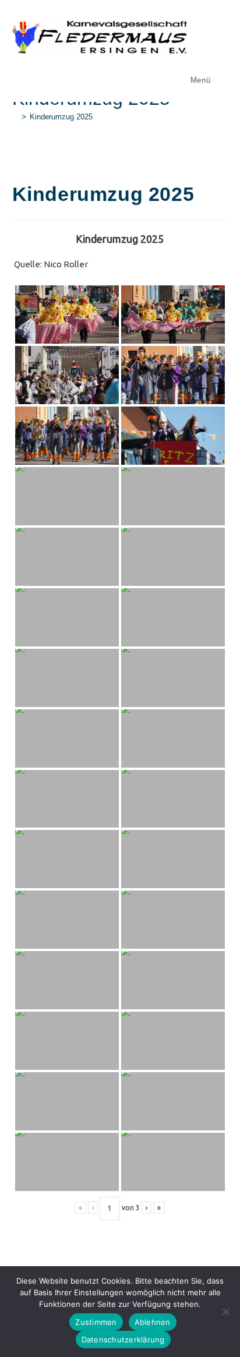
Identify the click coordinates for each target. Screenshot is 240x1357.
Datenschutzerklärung (123, 1339)
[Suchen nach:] (220, 80)
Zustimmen (96, 1322)
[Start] (15, 116)
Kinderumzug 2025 (61, 116)
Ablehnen (153, 1322)
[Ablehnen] (225, 1311)
